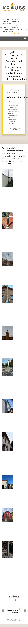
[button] (3, 610)
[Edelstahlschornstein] (7, 475)
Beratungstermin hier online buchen (14, 34)
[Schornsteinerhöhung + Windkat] (7, 253)
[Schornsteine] (7, 400)
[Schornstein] (7, 169)
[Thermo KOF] (7, 432)
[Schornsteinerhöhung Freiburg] (14, 594)
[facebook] (12, 600)
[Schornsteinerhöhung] (7, 212)
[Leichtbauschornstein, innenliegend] (7, 541)
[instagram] (15, 600)
